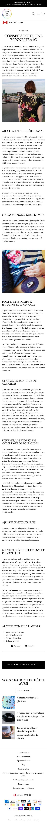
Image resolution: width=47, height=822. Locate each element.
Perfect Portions (25, 494)
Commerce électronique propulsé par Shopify (23, 820)
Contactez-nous (23, 752)
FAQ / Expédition (23, 756)
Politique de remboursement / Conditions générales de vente (23, 774)
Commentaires (23, 769)
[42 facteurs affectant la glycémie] (8, 702)
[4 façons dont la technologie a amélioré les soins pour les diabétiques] (8, 717)
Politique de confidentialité (23, 780)
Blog (23, 765)
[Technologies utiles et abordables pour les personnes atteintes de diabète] (8, 732)
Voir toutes (23, 690)
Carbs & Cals (7, 486)
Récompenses (23, 784)
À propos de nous (23, 760)
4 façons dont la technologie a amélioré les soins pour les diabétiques (30, 716)
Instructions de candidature (23, 788)
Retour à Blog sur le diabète (25, 664)
